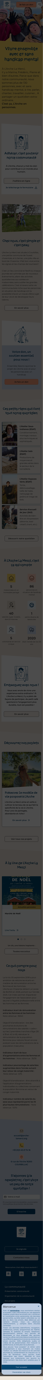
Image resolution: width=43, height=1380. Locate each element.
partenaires (15, 1310)
